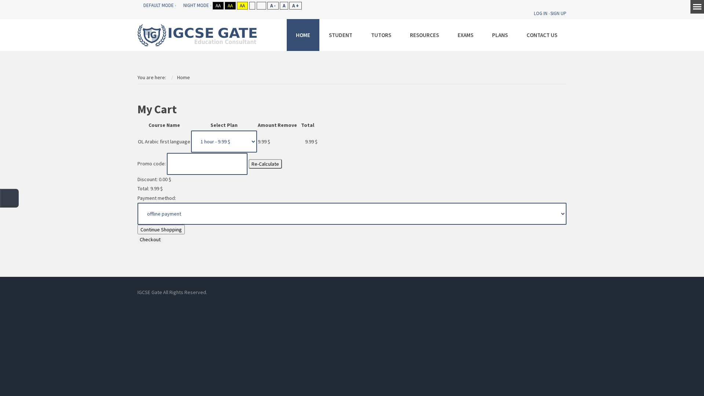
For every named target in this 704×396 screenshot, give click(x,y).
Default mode (158, 5)
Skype (356, 292)
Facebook (323, 292)
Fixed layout (252, 6)
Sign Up (558, 13)
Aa (218, 6)
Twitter (372, 292)
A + (295, 6)
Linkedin (339, 292)
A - (273, 6)
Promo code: (152, 163)
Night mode (196, 5)
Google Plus (389, 292)
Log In (540, 13)
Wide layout (261, 6)
